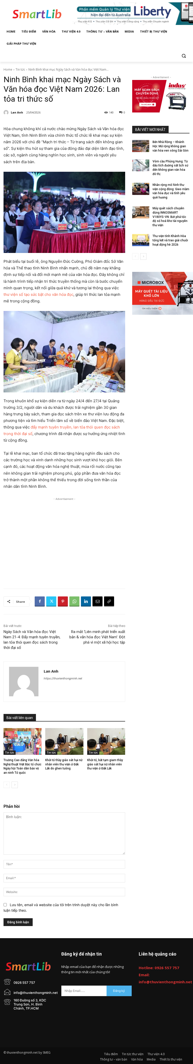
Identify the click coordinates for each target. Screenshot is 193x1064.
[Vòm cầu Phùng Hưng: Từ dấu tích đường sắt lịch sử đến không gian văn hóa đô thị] (140, 165)
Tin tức (20, 69)
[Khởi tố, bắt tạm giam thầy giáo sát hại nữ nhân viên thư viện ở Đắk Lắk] (106, 741)
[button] (183, 56)
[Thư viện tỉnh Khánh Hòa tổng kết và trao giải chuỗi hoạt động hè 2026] (140, 240)
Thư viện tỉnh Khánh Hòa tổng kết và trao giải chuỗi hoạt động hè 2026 (170, 240)
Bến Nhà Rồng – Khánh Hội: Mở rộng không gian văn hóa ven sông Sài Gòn (170, 146)
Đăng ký (119, 991)
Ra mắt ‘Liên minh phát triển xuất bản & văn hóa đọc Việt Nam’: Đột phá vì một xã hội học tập (97, 637)
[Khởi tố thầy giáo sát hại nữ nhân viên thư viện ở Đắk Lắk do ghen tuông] (64, 741)
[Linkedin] (86, 601)
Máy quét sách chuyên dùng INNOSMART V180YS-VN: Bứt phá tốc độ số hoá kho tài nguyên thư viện (170, 217)
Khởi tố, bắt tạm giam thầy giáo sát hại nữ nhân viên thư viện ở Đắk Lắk (105, 764)
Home (8, 69)
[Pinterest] (63, 601)
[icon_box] (19, 987)
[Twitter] (51, 601)
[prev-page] (7, 785)
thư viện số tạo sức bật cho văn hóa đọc (38, 294)
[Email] (97, 601)
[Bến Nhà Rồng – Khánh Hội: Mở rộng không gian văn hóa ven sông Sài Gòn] (140, 146)
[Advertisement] (64, 537)
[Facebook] (40, 601)
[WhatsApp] (74, 601)
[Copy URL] (109, 601)
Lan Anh (17, 112)
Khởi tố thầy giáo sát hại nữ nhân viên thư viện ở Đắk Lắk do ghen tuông (63, 764)
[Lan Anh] (7, 112)
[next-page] (15, 785)
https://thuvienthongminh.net (63, 678)
